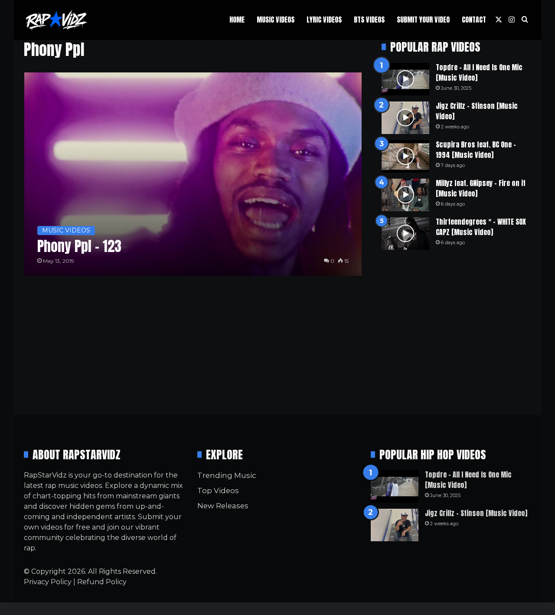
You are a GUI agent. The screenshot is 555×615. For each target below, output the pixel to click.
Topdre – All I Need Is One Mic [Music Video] (479, 72)
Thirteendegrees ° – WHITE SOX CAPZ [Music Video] (481, 226)
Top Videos (218, 490)
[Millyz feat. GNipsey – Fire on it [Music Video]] (405, 195)
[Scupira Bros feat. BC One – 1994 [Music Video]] (405, 156)
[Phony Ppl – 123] (193, 174)
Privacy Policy (48, 582)
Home (237, 19)
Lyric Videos (324, 19)
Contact (474, 19)
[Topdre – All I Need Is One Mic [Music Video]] (405, 79)
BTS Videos (369, 19)
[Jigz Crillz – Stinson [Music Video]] (405, 117)
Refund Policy (102, 582)
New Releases (222, 505)
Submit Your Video (423, 19)
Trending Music (226, 475)
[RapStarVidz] (56, 20)
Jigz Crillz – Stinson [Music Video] (477, 111)
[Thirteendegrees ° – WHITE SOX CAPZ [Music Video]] (405, 233)
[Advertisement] (456, 332)
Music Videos (275, 19)
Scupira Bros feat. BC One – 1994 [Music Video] (476, 149)
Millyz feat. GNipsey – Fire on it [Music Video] (481, 188)
